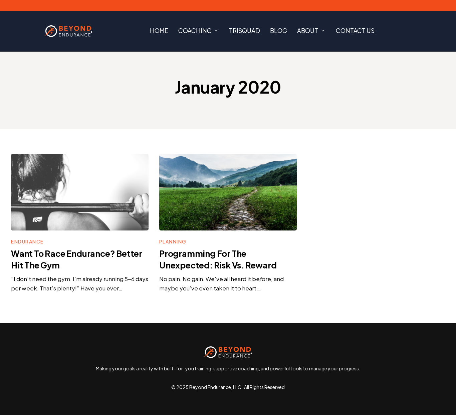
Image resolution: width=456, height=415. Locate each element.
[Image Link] (80, 192)
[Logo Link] (68, 31)
